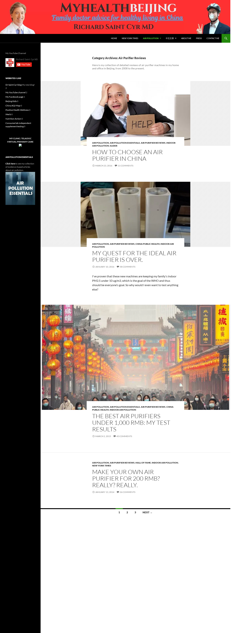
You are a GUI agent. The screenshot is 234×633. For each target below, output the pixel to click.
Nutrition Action (13, 118)
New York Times (130, 38)
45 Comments (124, 436)
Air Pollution (150, 38)
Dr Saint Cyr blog (13, 84)
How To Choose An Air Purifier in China (127, 155)
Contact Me (213, 38)
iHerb (8, 114)
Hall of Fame (143, 462)
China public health (147, 244)
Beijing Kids (11, 101)
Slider (113, 145)
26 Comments (127, 492)
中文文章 (170, 38)
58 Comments (127, 266)
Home (114, 38)
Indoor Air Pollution (123, 409)
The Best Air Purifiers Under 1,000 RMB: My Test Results (131, 422)
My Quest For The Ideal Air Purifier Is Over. (134, 256)
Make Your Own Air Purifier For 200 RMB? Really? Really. (126, 478)
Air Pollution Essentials (125, 142)
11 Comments (125, 165)
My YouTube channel (15, 92)
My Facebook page (14, 96)
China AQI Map (12, 105)
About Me (186, 38)
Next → (147, 512)
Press (199, 38)
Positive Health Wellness (17, 110)
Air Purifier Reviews (153, 142)
